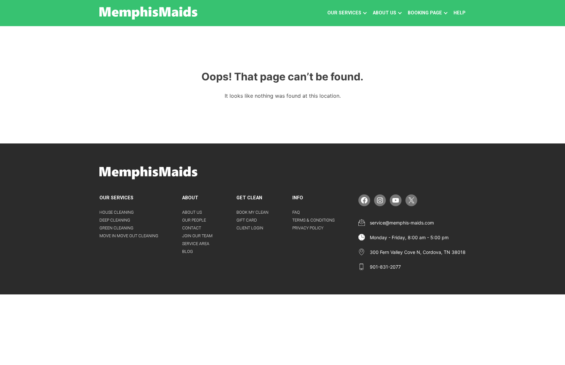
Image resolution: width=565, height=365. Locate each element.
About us (384, 13)
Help (460, 13)
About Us (192, 212)
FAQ (296, 212)
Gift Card (246, 220)
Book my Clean (252, 212)
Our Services (344, 13)
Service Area (195, 243)
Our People (194, 220)
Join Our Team (197, 235)
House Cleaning (116, 212)
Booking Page (425, 13)
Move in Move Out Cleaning (128, 235)
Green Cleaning (116, 227)
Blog (187, 251)
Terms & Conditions (313, 220)
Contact (191, 227)
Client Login (249, 227)
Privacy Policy (307, 227)
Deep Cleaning (114, 220)
